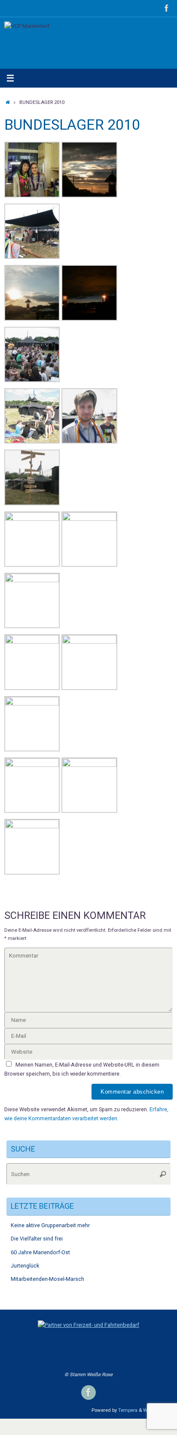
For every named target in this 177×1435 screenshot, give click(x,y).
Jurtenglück (25, 1265)
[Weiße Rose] (167, 8)
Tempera (127, 1410)
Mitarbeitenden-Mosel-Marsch (47, 1279)
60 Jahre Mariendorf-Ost (40, 1252)
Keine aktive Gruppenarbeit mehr (50, 1225)
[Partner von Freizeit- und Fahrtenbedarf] (88, 1325)
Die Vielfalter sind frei (37, 1238)
